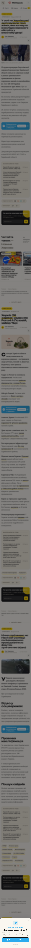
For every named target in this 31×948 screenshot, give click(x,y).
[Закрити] (28, 920)
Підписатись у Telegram (17, 940)
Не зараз (15, 944)
